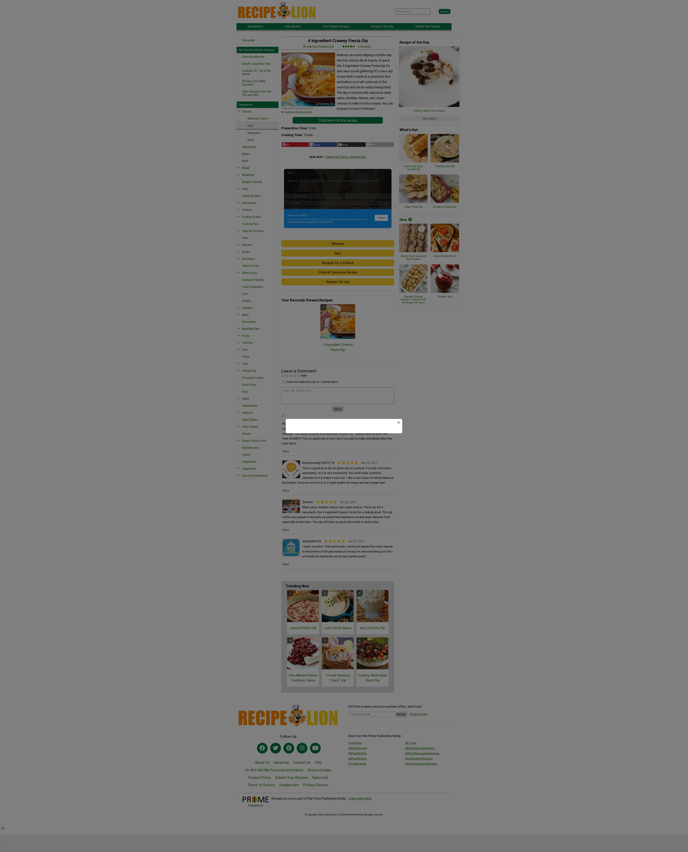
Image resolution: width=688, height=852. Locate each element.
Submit (344, 450)
